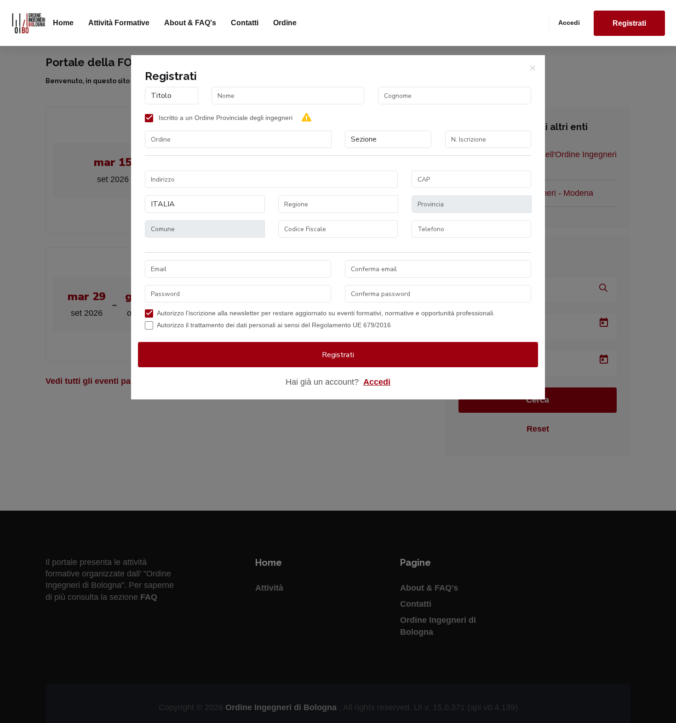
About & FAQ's (190, 23)
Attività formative (118, 23)
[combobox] (238, 139)
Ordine (285, 23)
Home (63, 23)
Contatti (244, 23)
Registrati (629, 23)
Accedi (569, 22)
